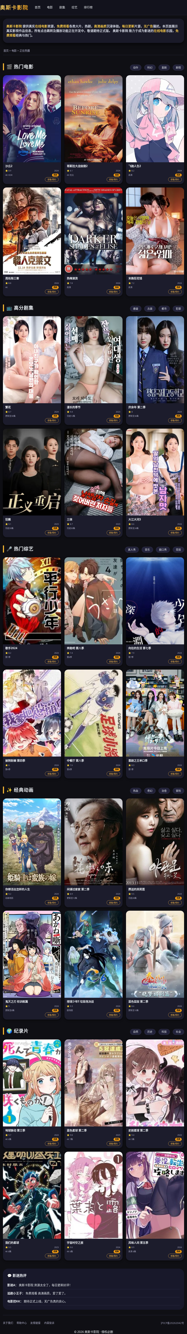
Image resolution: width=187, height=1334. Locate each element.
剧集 (62, 7)
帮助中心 (22, 1323)
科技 (164, 1031)
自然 (135, 1031)
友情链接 (35, 1323)
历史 (149, 1031)
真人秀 (132, 549)
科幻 (149, 67)
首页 (38, 7)
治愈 (164, 790)
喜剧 (164, 67)
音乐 (147, 549)
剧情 (178, 67)
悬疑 (135, 308)
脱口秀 (163, 549)
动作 (135, 67)
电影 (50, 7)
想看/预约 (51, 180)
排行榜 (88, 7)
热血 (135, 790)
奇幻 (149, 790)
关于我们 (8, 1323)
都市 (164, 308)
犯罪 (178, 308)
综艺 (74, 7)
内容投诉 (49, 1323)
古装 (149, 308)
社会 (178, 1031)
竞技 (178, 549)
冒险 (178, 790)
